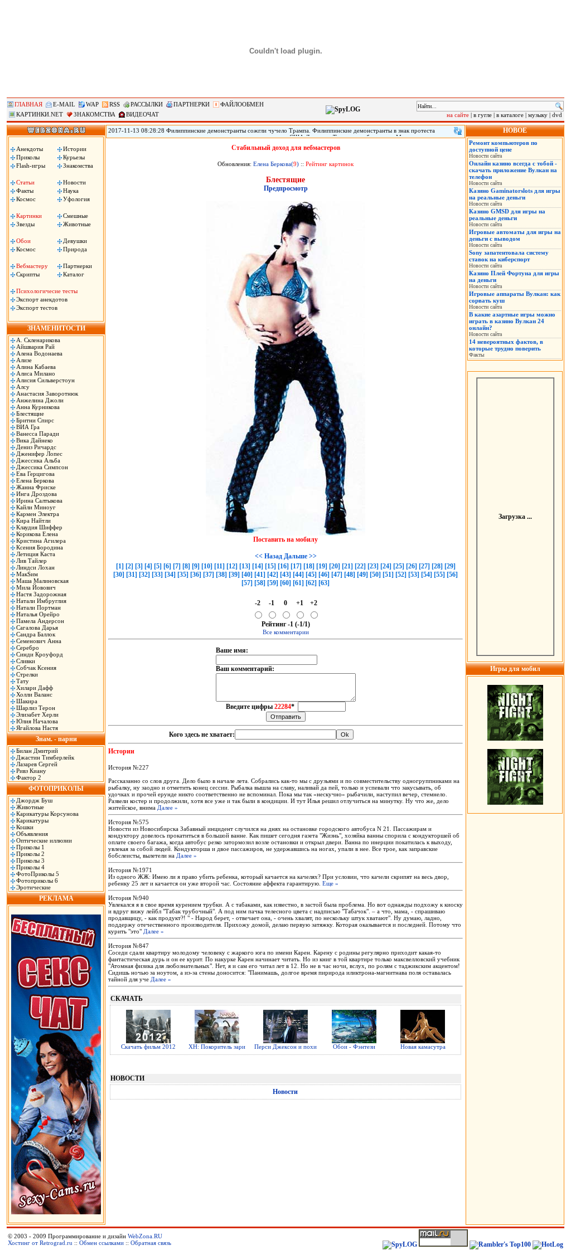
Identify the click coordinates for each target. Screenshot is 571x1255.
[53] (413, 574)
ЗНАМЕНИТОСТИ (56, 328)
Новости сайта (485, 156)
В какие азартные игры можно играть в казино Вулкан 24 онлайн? (512, 321)
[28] (437, 566)
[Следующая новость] (458, 131)
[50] (375, 574)
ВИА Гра (28, 427)
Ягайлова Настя (37, 727)
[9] (196, 566)
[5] (158, 566)
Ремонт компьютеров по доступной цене (503, 146)
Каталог (73, 274)
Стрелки (27, 674)
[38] (221, 574)
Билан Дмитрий (37, 750)
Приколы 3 (30, 860)
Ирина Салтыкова (39, 500)
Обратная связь (150, 1242)
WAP (92, 104)
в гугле (482, 114)
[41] (259, 574)
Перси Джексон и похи (285, 1046)
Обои (23, 240)
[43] (285, 574)
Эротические (33, 887)
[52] (401, 574)
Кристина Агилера (41, 540)
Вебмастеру (32, 265)
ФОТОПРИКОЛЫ (56, 788)
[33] (157, 574)
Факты (24, 190)
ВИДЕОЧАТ (142, 114)
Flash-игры (30, 165)
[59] (272, 583)
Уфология (76, 199)
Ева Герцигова (35, 473)
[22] (360, 566)
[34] (170, 574)
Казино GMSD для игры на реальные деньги (507, 214)
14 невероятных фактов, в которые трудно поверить (506, 345)
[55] (439, 574)
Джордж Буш (34, 800)
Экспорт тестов (36, 307)
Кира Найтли (33, 520)
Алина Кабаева (36, 366)
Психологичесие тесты (47, 291)
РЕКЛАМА (56, 898)
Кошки (24, 827)
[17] (296, 566)
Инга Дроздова (36, 493)
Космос (26, 199)
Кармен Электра (37, 513)
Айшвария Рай (35, 346)
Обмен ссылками (101, 1242)
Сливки (25, 661)
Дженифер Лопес (39, 453)
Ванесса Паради (37, 433)
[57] (247, 583)
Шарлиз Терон (35, 707)
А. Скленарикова (38, 340)
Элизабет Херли (37, 714)
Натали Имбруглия (41, 600)
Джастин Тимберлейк (45, 757)
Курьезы (74, 157)
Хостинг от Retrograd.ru (40, 1242)
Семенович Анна (38, 641)
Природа (75, 249)
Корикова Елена (37, 534)
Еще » (330, 883)
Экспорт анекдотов (41, 299)
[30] (118, 574)
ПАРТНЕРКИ (191, 104)
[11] (219, 566)
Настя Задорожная (41, 594)
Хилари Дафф (34, 687)
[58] (259, 583)
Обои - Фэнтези (354, 1046)
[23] (373, 566)
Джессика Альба (38, 460)
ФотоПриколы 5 (37, 873)
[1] (120, 566)
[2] (129, 566)
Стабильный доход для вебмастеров (285, 148)
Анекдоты (29, 148)
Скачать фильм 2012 (148, 1046)
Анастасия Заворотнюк (47, 393)
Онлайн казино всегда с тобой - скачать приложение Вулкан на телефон (513, 170)
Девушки (75, 240)
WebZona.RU (145, 1236)
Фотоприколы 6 (37, 880)
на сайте (458, 114)
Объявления (32, 833)
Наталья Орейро (38, 614)
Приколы (28, 157)
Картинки (29, 215)
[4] (148, 566)
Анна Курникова (38, 406)
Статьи (25, 182)
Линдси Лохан (35, 567)
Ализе (24, 360)
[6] (167, 566)
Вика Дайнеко (34, 440)
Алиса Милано (35, 373)
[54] (426, 574)
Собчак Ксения (36, 667)
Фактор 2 (28, 777)
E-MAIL (64, 104)
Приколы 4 (30, 867)
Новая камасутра (423, 1046)
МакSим (27, 574)
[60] (285, 583)
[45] (311, 574)
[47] (336, 574)
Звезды (25, 224)
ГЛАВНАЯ (28, 104)
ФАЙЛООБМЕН (242, 104)
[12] (232, 566)
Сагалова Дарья (37, 627)
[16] (283, 566)
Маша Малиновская (42, 580)
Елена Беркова (35, 480)
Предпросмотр (286, 188)
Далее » (167, 807)
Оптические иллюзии (44, 840)
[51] (388, 574)
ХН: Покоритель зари (216, 1046)
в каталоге (510, 114)
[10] (206, 566)
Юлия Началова (37, 721)
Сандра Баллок (35, 634)
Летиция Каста (35, 554)
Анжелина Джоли (40, 400)
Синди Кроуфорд (39, 654)
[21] (347, 566)
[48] (349, 574)
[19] (321, 566)
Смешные (75, 215)
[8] (186, 566)
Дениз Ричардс (36, 447)
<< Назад (268, 556)
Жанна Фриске (36, 487)
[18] (308, 566)
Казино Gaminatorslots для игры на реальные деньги (514, 194)
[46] (324, 574)
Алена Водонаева (39, 353)
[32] (144, 574)
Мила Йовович (36, 587)
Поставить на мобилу (285, 539)
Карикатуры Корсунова (47, 813)
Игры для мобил (515, 669)
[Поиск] (559, 106)
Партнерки (77, 265)
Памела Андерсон (40, 620)
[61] (298, 583)
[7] (177, 566)
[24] (385, 566)
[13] (244, 566)
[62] (311, 583)
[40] (247, 574)
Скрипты (28, 274)
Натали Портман (38, 607)
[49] (362, 574)
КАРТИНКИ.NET (39, 114)
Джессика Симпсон (42, 467)
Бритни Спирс (35, 420)
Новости (74, 182)
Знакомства (78, 165)
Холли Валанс (34, 694)
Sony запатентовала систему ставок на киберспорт (509, 255)
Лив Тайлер (31, 560)
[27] (424, 566)
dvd (557, 114)
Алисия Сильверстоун (45, 380)
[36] (195, 574)
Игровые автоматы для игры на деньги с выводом (515, 235)
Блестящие (30, 413)
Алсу (23, 386)
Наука (71, 190)
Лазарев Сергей (36, 764)
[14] (257, 566)
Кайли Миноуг (36, 507)
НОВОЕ (515, 130)
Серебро (27, 647)
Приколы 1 (30, 847)
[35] (182, 574)
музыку (538, 114)
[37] (208, 574)
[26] (411, 566)
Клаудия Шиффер (39, 527)
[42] (272, 574)
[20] (334, 566)
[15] (270, 566)
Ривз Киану (31, 770)
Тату (22, 681)
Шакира (26, 701)
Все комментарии (286, 632)
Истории (74, 148)
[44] (298, 574)
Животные (77, 224)
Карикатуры (32, 820)
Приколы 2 (30, 853)
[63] (324, 583)
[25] (398, 566)
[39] (234, 574)
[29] (450, 566)
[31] (131, 574)
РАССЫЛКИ (146, 104)
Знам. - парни (56, 739)
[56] (452, 574)
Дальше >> (300, 556)
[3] (139, 566)
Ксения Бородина (39, 547)
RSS (114, 104)
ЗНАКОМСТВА (94, 114)
